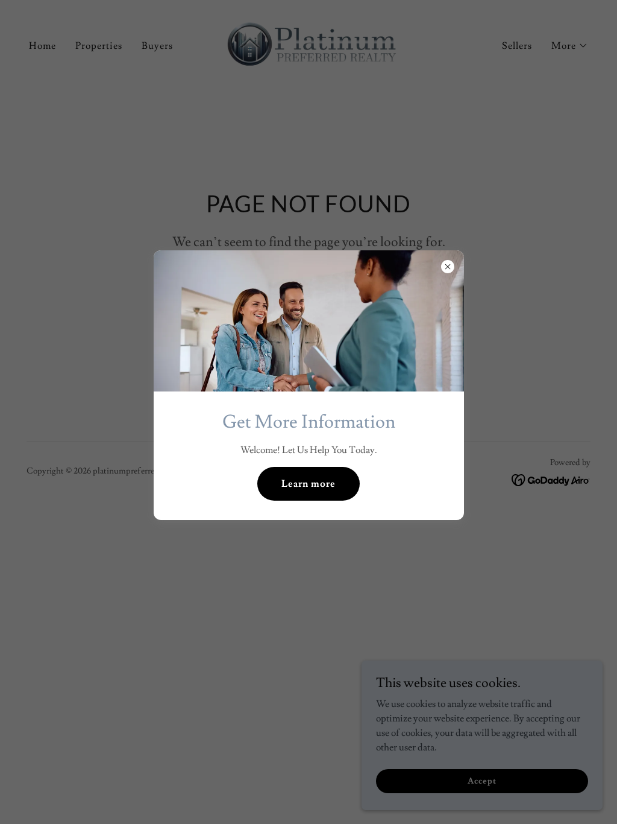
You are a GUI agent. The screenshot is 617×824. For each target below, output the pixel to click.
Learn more (308, 484)
